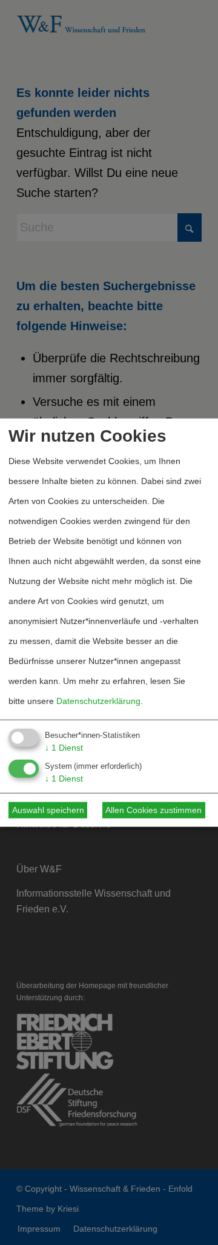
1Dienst (64, 747)
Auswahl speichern (48, 810)
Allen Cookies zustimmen (153, 810)
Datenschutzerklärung (98, 701)
